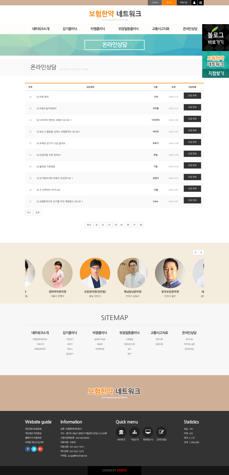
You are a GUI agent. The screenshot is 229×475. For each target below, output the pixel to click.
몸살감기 (69, 354)
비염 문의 (44, 97)
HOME (155, 3)
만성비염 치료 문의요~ (50, 155)
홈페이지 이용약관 (33, 438)
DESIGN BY (115, 470)
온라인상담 (189, 333)
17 (134, 225)
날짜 (174, 87)
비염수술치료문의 (48, 108)
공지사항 (189, 339)
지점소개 (39, 344)
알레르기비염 (99, 339)
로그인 (169, 3)
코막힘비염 (99, 349)
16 (128, 225)
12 (103, 225)
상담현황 (192, 87)
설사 (129, 349)
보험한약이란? (40, 349)
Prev (89, 225)
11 (97, 225)
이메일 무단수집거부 (34, 442)
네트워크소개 (39, 333)
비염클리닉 (99, 333)
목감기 (69, 349)
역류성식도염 (129, 344)
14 (116, 225)
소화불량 (129, 339)
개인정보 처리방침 (33, 433)
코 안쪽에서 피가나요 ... (51, 190)
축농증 (99, 344)
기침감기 (69, 339)
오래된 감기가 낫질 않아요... (53, 143)
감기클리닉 (70, 333)
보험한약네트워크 (40, 339)
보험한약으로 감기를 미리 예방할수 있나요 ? (61, 201)
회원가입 (183, 3)
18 (141, 225)
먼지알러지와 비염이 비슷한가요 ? (56, 178)
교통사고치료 (159, 333)
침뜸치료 (159, 344)
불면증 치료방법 (47, 166)
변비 (129, 354)
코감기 (69, 344)
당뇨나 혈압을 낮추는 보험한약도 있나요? (59, 132)
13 (109, 225)
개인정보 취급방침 (33, 429)
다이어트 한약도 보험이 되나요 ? (55, 120)
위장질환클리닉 (129, 333)
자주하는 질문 (189, 344)
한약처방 (159, 339)
